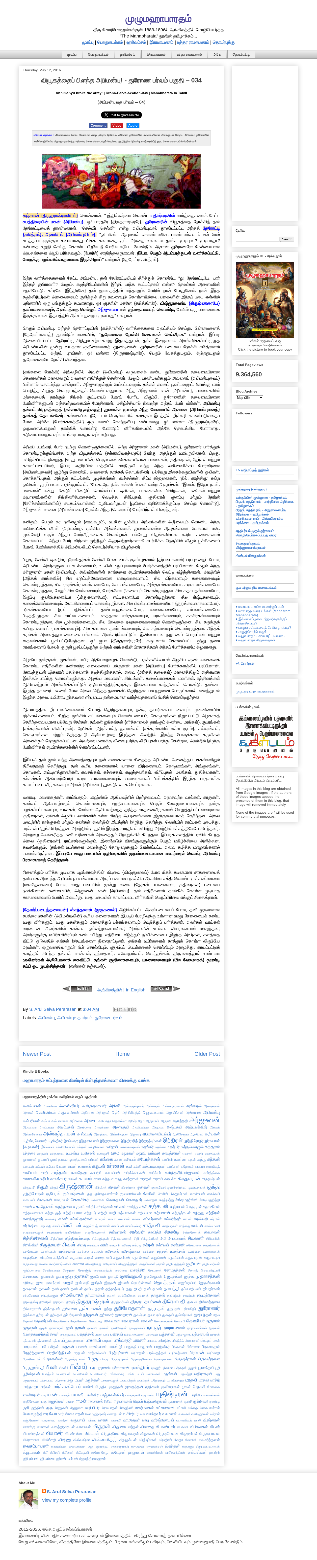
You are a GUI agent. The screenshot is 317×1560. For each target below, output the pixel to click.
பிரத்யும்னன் (119, 1352)
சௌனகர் (31, 1276)
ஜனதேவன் (98, 1276)
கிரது (118, 1179)
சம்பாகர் (124, 1219)
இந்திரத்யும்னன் (150, 1141)
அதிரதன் (87, 1113)
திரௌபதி (173, 1301)
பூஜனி (192, 1368)
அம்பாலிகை (59, 1121)
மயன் (79, 1380)
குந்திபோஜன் (33, 1193)
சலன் (56, 1226)
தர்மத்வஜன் (49, 1295)
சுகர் (104, 1244)
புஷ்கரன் (180, 1368)
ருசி (26, 1407)
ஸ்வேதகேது (99, 1452)
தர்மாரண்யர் (95, 1295)
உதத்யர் (174, 1147)
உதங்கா (160, 1147)
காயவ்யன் (112, 1173)
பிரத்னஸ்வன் (97, 1353)
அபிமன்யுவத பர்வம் (74, 1017)
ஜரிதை (28, 1282)
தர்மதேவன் (31, 1295)
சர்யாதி (46, 1226)
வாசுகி (103, 1420)
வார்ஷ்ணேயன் (162, 1420)
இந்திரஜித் (129, 1140)
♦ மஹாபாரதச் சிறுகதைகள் (255, 640)
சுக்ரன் (148, 1244)
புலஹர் (155, 1368)
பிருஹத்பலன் (163, 1359)
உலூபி (141, 1153)
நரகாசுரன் (56, 1328)
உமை (115, 1153)
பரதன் (108, 1340)
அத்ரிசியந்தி (131, 1113)
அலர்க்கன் (101, 1127)
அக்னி (115, 1105)
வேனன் (190, 1440)
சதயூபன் (195, 1207)
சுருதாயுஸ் (212, 1257)
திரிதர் (70, 1302)
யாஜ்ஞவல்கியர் (112, 1395)
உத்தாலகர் (57, 1153)
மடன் (140, 1374)
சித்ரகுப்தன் (100, 1238)
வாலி (197, 1420)
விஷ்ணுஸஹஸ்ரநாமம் (250, 547)
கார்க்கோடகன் (134, 1173)
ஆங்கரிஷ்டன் (119, 1134)
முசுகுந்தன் (134, 1386)
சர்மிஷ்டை (31, 1226)
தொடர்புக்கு (224, 42)
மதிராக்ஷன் (203, 1374)
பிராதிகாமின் (32, 1359)
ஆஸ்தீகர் (55, 1140)
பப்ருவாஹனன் (73, 1340)
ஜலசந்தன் (53, 1283)
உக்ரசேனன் (96, 1147)
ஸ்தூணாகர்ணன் (208, 1446)
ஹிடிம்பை (47, 1458)
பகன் (99, 1334)
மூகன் (186, 1387)
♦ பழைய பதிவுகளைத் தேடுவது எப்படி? (263, 627)
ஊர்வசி (154, 1153)
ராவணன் (95, 1401)
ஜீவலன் (123, 1283)
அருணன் (152, 1121)
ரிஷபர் (138, 1401)
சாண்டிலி (117, 1226)
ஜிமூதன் (110, 1283)
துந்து (108, 1309)
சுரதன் (89, 1258)
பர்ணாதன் (192, 1340)
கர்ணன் (116, 1166)
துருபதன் (156, 1308)
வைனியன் (58, 1446)
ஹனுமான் (136, 1452)
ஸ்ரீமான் (68, 1452)
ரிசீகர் (108, 1401)
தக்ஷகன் (30, 1288)
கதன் (192, 1159)
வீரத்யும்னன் (148, 1440)
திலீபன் (192, 1302)
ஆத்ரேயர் (197, 1134)
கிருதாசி (29, 1187)
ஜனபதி (113, 1276)
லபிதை (193, 1408)
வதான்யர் (48, 1420)
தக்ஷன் (44, 1288)
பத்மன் (215, 1334)
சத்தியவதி (107, 1212)
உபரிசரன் (88, 1153)
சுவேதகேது (93, 1264)
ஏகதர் (199, 1153)
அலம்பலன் (46, 1127)
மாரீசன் (45, 1387)
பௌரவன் (63, 1374)
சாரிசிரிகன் (73, 1232)
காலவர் (85, 1178)
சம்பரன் (100, 1219)
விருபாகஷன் (130, 1434)
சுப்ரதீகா (46, 1258)
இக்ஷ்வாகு (71, 1141)
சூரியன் (193, 1263)
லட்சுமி (181, 1408)
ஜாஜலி (68, 1282)
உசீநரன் (112, 1147)
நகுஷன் (30, 1327)
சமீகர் (63, 1219)
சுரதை (100, 1258)
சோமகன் (155, 1270)
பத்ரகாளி (29, 1340)
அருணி (166, 1121)
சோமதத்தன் (174, 1270)
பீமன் (51, 1367)
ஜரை (39, 1283)
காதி (44, 1173)
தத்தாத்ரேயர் (115, 1289)
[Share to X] (125, 1009)
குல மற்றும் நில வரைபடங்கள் (256, 587)
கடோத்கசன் (148, 1159)
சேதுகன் (69, 1270)
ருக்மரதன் (175, 1401)
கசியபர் (130, 1159)
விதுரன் (101, 1426)
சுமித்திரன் (61, 1258)
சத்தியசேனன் (33, 1213)
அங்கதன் (153, 1106)
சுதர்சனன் (66, 1251)
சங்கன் (120, 1206)
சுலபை (43, 1264)
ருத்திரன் (37, 1408)
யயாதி (77, 1394)
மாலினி (88, 1387)
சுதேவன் (112, 1251)
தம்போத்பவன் (191, 1289)
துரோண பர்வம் (108, 1017)
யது (43, 1395)
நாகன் (104, 1328)
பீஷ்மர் (79, 1367)
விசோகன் (84, 1427)
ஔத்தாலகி (78, 1159)
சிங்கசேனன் (192, 1232)
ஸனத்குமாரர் (120, 1446)
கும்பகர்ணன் (73, 1193)
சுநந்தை (149, 1251)
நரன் (69, 1328)
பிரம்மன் (197, 1352)
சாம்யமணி (212, 1226)
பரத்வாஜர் (123, 1340)
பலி (43, 1346)
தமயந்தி (171, 1288)
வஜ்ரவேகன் (31, 1420)
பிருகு (93, 1358)
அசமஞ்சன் (212, 1106)
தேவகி (28, 1321)
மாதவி (204, 1380)
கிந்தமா (107, 1179)
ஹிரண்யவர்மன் (67, 1459)
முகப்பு (88, 42)
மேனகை (213, 1387)
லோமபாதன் (74, 1414)
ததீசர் (99, 1289)
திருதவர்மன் (120, 1302)
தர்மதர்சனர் (211, 1289)
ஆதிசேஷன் (180, 1134)
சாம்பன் (197, 1226)
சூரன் (161, 1264)
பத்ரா (56, 1340)
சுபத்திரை (31, 1257)
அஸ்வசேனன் (32, 1134)
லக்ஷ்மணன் (144, 1407)
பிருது (104, 1359)
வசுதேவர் (153, 1414)
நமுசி (43, 1328)
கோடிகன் (45, 1199)
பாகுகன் (67, 1346)
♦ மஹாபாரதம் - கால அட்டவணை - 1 (262, 636)
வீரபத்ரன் (165, 1440)
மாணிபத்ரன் (175, 1380)
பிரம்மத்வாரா (178, 1353)
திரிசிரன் (45, 1302)
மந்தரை (60, 1380)
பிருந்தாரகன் (120, 1359)
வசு (142, 1414)
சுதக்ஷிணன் (211, 1245)
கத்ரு (201, 1159)
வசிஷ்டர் (131, 1413)
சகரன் (27, 1207)
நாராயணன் (174, 1327)
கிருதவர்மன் (189, 1178)
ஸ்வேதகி (82, 1452)
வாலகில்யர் (184, 1420)
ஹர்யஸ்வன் (197, 1452)
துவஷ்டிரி (139, 1315)
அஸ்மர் (215, 1127)
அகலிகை (50, 1106)
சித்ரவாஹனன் (121, 1238)
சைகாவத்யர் (103, 1270)
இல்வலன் (47, 1147)
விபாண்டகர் (165, 1426)
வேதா (179, 1440)
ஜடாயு (60, 1276)
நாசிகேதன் (119, 1328)
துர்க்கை (29, 1315)
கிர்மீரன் (101, 1187)
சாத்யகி (151, 1225)
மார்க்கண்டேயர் (67, 1386)
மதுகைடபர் (31, 1380)
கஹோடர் (187, 1166)
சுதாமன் (97, 1251)
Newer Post (37, 1054)
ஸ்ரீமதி (55, 1452)
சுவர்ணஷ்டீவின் (60, 1264)
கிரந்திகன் (130, 1179)
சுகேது (126, 1245)
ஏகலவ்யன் (212, 1153)
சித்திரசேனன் (35, 1238)
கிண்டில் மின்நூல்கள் (251, 556)
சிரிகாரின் (213, 1238)
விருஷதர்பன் (189, 1434)
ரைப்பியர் (92, 1407)
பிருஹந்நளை (209, 1359)
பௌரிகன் (80, 1374)
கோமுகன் (61, 1200)
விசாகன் (43, 1427)
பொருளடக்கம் (110, 42)
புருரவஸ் (103, 1367)
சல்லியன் (71, 1225)
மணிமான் (153, 1374)
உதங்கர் (147, 1147)
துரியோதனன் (129, 1308)
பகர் (106, 1334)
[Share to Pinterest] (134, 1009)
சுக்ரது (136, 1245)
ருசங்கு (215, 1401)
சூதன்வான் (147, 1264)
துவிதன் (168, 1315)
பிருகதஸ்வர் (53, 1359)
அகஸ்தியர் (69, 1105)
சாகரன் (104, 1226)
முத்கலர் (152, 1386)
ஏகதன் (188, 1153)
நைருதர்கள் (68, 1334)
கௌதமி (150, 1200)
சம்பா (112, 1219)
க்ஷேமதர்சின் (187, 1199)
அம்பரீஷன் (31, 1121)
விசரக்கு (29, 1427)
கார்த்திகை (212, 1173)
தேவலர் (147, 1321)
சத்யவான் (162, 1212)
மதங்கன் (170, 1374)
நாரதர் (154, 1327)
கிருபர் (42, 1187)
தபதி (138, 1288)
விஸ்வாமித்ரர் (104, 1439)
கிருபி (54, 1187)
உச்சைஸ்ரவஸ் (130, 1147)
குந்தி (213, 1187)
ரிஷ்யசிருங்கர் (155, 1401)
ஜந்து (69, 1276)
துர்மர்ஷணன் (72, 1315)
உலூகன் (128, 1153)
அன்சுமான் (193, 1113)
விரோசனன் (31, 1440)
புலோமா (167, 1368)
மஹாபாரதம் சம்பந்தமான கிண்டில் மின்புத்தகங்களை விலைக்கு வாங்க (86, 1080)
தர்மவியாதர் (71, 1295)
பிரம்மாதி (213, 1353)
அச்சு (217, 54)
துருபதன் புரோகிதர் (181, 1309)
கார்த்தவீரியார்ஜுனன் (182, 1172)
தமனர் (157, 1289)
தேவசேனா (61, 1321)
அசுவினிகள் (46, 1112)
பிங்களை (193, 1347)
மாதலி (191, 1380)
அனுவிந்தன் (175, 1113)
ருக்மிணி (200, 1401)
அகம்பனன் (32, 1106)
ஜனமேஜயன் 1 (154, 1276)
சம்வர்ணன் (152, 1219)
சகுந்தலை (63, 1206)
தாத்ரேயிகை (127, 1295)
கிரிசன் (158, 1179)
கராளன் (84, 1166)
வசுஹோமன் (200, 1414)
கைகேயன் (197, 1194)
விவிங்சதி (49, 1440)
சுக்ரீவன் (162, 1245)
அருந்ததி (180, 1121)
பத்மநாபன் (200, 1334)
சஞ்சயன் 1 (179, 1206)
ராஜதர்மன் (56, 1401)
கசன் (118, 1159)
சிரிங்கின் (31, 1245)
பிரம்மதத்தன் (157, 1353)
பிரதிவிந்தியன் (59, 1352)
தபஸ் (147, 1289)
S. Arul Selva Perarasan (72, 1491)
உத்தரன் (212, 1146)
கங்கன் (93, 1159)
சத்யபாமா (145, 1213)
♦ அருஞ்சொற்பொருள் (251, 632)
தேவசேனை (79, 1321)
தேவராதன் (130, 1321)
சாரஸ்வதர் (54, 1232)
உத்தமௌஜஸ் (192, 1147)
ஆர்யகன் (212, 1134)
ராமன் (81, 1401)
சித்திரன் (57, 1238)
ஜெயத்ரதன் (165, 1282)
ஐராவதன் (30, 1159)
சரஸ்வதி (201, 1219)
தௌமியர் (195, 1320)
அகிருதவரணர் (94, 1106)
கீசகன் (114, 1187)
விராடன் (92, 1433)
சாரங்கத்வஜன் (33, 1232)
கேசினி (149, 1193)
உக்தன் (82, 1147)
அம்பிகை (76, 1121)
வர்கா (92, 1420)
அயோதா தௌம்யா (112, 1121)
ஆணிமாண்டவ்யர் (156, 1134)
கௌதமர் (134, 1199)
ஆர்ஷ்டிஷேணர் (35, 1140)
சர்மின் (215, 1219)
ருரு (49, 1407)
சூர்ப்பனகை (31, 1270)
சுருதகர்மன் (121, 1258)
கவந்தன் (173, 1166)
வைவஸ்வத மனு (81, 1446)
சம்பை (136, 1219)
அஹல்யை (101, 1134)
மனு (70, 1380)
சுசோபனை (194, 1245)
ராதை (70, 1401)
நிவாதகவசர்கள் (36, 1334)
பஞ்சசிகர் (167, 1334)
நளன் (80, 1327)
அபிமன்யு (46, 1017)
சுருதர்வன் (158, 1258)
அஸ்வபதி (85, 1134)
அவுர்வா (158, 1127)
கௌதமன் (115, 1199)
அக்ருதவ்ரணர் (133, 1106)
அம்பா (45, 1121)
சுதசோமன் (30, 1251)
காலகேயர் (58, 1178)
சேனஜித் (84, 1270)
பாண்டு (115, 1346)
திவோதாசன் (32, 1309)
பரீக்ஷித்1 (178, 1340)
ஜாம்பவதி (82, 1283)
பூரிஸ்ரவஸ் (31, 1374)
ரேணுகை (76, 1408)
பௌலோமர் (98, 1374)
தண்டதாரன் (60, 1289)
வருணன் (78, 1420)
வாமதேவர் (131, 1420)
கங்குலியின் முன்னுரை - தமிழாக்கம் (261, 497)
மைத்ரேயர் (31, 1395)
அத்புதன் (103, 1113)
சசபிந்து (132, 1207)
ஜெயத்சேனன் (141, 1283)
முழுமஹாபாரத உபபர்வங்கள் (255, 691)
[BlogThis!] (120, 1009)
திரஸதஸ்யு (30, 1302)
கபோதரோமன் (56, 1166)
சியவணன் (177, 1238)
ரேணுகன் (61, 1408)
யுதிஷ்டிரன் (172, 1394)
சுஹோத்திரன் (127, 1264)
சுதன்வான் (48, 1251)
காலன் (73, 1179)
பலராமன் (31, 1346)
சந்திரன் (213, 1212)
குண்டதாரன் (197, 1187)
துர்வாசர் (107, 1314)
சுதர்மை (83, 1251)
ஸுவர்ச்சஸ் (155, 1446)
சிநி (136, 1238)
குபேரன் (53, 1193)
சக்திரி (91, 1207)
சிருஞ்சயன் (50, 1244)
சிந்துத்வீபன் (150, 1238)
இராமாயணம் (161, 42)
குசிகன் (143, 1187)
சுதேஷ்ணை (130, 1251)
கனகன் (28, 1166)
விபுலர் (215, 1426)
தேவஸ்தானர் (163, 1321)
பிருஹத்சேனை (141, 1359)
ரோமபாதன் (110, 1408)
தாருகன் (158, 1295)
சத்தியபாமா (72, 1212)
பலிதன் (54, 1347)
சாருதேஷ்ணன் (95, 1232)
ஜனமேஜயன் (131, 1276)
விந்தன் (133, 1427)
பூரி (217, 1368)
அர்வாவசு (30, 1127)
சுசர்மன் (178, 1244)
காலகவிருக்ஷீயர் (36, 1178)
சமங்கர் (50, 1219)
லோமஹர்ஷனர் (95, 1414)
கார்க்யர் (155, 1173)
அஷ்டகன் (175, 1127)
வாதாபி (116, 1420)
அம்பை (90, 1120)
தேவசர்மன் (43, 1321)
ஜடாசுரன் (47, 1276)
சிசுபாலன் (212, 1232)
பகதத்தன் (86, 1334)
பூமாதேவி (206, 1367)
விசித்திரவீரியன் (63, 1427)
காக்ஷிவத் (213, 1166)
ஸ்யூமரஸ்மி (32, 1452)
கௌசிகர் (80, 1199)
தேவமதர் (95, 1321)
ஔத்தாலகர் (59, 1159)
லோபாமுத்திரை (35, 1414)
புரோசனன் (121, 1367)
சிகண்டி (171, 1232)
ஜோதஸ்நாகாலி (209, 1283)
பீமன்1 (64, 1368)
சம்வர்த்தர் (172, 1219)
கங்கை (106, 1159)
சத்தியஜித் (53, 1213)
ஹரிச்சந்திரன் (175, 1452)
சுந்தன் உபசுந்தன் (171, 1251)
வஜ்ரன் (215, 1414)
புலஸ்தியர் (140, 1367)
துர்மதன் (56, 1315)
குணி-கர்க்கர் (176, 1187)
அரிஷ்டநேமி (136, 1121)
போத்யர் (48, 1374)
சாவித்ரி (154, 1232)
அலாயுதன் (121, 1127)
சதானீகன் (211, 1206)
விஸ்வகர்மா (81, 1440)
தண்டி (88, 1289)
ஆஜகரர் (135, 1134)
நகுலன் (213, 1320)
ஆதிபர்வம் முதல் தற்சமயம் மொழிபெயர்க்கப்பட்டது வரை (256, 533)
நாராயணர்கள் (197, 1328)
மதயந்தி (186, 1374)
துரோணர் (209, 1308)
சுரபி (109, 1258)
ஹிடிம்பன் (31, 1458)
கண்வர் (180, 1159)
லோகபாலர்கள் (210, 1408)
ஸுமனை (137, 1446)
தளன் (111, 1295)
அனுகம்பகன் (153, 1112)
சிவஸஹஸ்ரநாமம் (248, 543)
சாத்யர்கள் (170, 1226)
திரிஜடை (59, 1302)
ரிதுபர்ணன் (123, 1401)
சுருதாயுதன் (193, 1258)
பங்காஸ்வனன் (134, 1334)
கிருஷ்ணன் (76, 1186)
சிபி (163, 1238)
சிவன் (69, 1244)
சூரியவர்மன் (211, 1264)
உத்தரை (29, 1153)
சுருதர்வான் (176, 1258)
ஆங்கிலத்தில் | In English (121, 989)
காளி (97, 1179)
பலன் (216, 1340)
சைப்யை (121, 1270)
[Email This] (115, 1009)
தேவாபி (179, 1321)
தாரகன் (143, 1295)
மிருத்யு (101, 1386)
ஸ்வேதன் (118, 1452)
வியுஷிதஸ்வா (74, 1434)
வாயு (145, 1420)
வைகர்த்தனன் (209, 1440)
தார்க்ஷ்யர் (174, 1295)
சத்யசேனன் (127, 1213)
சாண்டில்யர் (133, 1226)
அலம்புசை (84, 1127)
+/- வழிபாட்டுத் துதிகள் (252, 470)
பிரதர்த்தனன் (34, 1352)
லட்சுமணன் (165, 1407)
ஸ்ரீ (45, 1452)
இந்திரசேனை (110, 1141)
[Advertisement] (265, 142)
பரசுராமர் (93, 1340)
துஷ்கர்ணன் (183, 1315)
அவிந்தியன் (140, 1127)
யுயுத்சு (195, 1395)
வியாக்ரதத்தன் (34, 1434)
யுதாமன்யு (148, 1395)
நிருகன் (214, 1328)
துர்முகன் (90, 1314)
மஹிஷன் (143, 1380)
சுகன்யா (93, 1245)
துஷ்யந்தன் (203, 1314)
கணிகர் (167, 1159)
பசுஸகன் (152, 1334)
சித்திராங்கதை (77, 1238)
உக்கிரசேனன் (65, 1147)
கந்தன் (213, 1159)
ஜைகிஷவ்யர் (187, 1283)
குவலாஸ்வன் (130, 1193)
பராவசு (152, 1340)
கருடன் (98, 1166)
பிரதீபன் (79, 1353)
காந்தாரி (59, 1172)
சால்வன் (137, 1232)
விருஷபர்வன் (209, 1433)
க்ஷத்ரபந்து (166, 1200)
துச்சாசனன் (90, 1308)
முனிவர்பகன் (170, 1387)
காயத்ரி (95, 1173)
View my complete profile (66, 1500)
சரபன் (187, 1219)
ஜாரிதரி (96, 1283)
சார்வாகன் (117, 1232)
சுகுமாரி (114, 1245)
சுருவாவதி (30, 1264)
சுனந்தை (194, 1251)
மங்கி (130, 1374)
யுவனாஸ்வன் (210, 1395)
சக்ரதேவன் (105, 1207)
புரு (93, 1367)
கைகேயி (213, 1194)
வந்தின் (63, 1420)
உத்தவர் (42, 1153)
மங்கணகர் (116, 1374)
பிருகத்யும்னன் (75, 1359)
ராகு (44, 1401)
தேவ (216, 1315)
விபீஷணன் (199, 1426)
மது (217, 1374)
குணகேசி (159, 1187)
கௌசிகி (98, 1200)
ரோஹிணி (126, 1408)
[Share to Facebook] (130, 1009)
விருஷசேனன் (167, 1433)
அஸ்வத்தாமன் (59, 1133)
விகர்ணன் (211, 1420)
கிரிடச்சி (170, 1179)
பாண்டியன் (98, 1346)
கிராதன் (146, 1179)
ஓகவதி (43, 1159)
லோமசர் (56, 1413)
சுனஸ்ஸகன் (211, 1251)
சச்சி (143, 1206)
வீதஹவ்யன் (128, 1440)
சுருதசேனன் (141, 1258)
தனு (129, 1289)
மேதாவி (199, 1386)
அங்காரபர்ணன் (173, 1106)
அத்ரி (116, 1112)
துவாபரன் (154, 1315)
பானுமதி (130, 1347)
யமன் (52, 1394)
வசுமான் (184, 1414)
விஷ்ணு (64, 1439)
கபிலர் (40, 1166)
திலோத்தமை (209, 1302)
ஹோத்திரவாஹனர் (92, 1459)
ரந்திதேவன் (31, 1401)
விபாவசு (182, 1427)
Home (122, 1054)
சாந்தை (184, 1226)
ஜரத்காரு (191, 1276)
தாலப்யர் (189, 1295)
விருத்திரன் (110, 1433)
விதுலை (119, 1426)
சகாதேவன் (43, 1206)
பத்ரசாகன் (44, 1340)
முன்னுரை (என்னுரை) (251, 489)
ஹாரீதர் (214, 1452)
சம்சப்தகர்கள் (81, 1219)
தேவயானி (112, 1321)
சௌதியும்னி (210, 1270)
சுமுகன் (76, 1257)
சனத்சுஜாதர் (33, 1219)
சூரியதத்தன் (175, 1264)
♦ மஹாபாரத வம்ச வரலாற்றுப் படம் (260, 607)
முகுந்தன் (116, 1387)
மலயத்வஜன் (110, 1380)
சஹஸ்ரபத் (90, 1226)
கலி (129, 1166)
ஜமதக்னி (174, 1276)
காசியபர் (30, 1172)
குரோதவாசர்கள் (106, 1194)
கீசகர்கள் (128, 1187)
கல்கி (137, 1166)
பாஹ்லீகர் (162, 1346)
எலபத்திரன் (171, 1153)
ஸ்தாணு (188, 1446)
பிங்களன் (178, 1347)
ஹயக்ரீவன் (155, 1452)
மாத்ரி (215, 1380)
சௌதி (193, 1270)
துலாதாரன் (123, 1314)
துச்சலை (69, 1308)
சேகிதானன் (51, 1270)
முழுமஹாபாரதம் (159, 18)
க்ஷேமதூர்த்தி (210, 1200)
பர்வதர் (206, 1340)
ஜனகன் (82, 1276)
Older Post (207, 1054)
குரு (89, 1194)
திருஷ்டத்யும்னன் (145, 1301)
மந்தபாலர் (46, 1380)
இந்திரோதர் (194, 1140)
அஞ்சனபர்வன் (68, 1113)
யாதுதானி (132, 1395)
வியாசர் (54, 1433)
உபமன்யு (72, 1153)
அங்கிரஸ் (194, 1106)
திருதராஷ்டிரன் (92, 1301)
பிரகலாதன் (211, 1346)
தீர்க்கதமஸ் (51, 1309)
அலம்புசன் (65, 1127)
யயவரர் (64, 1395)
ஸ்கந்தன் (172, 1446)
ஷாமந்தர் (102, 1446)
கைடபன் (29, 1200)
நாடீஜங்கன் (137, 1328)
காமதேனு (79, 1172)
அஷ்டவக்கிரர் (196, 1127)
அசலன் (28, 1113)
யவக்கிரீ (92, 1395)
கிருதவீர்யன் (211, 1179)
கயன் (72, 1166)
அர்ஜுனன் (204, 1120)
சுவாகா (78, 1264)
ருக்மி (188, 1401)
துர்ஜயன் (42, 1315)
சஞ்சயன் (158, 1206)
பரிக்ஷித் (164, 1340)
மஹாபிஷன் (128, 1380)
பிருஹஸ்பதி (33, 1367)
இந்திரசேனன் (89, 1141)
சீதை (81, 1245)
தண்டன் (77, 1289)
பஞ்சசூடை (183, 1334)
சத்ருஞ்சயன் (181, 1213)
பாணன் (82, 1347)
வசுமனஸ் (169, 1414)
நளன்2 (92, 1328)
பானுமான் (145, 1347)
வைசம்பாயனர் (36, 1446)
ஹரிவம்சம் (136, 42)
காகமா (200, 1166)
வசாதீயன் (114, 1414)
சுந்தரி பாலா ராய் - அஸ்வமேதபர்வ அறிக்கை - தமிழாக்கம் (259, 520)
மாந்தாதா (30, 1386)
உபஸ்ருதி (103, 1153)
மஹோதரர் (158, 1380)
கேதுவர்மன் (179, 1194)
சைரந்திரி (138, 1270)
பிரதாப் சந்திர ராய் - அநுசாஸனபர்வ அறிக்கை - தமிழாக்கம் (261, 512)
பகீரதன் (116, 1334)
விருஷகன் (147, 1434)
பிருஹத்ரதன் (185, 1359)
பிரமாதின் (138, 1353)
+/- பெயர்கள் (245, 664)
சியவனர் (196, 1238)
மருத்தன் (92, 1380)
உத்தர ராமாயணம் (193, 42)
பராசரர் (139, 1340)
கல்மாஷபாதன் (154, 1166)
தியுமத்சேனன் (208, 1295)
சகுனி (78, 1206)
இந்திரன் (173, 1140)
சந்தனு (198, 1212)
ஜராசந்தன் (210, 1276)
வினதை (147, 1426)
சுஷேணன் (110, 1264)
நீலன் (54, 1334)
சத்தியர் (90, 1213)
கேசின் (163, 1194)
